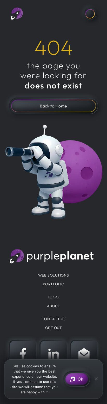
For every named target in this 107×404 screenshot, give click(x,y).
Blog (53, 297)
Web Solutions (53, 275)
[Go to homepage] (17, 14)
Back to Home (53, 105)
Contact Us (54, 319)
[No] (95, 378)
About (53, 306)
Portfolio (53, 284)
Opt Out (53, 327)
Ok (80, 379)
